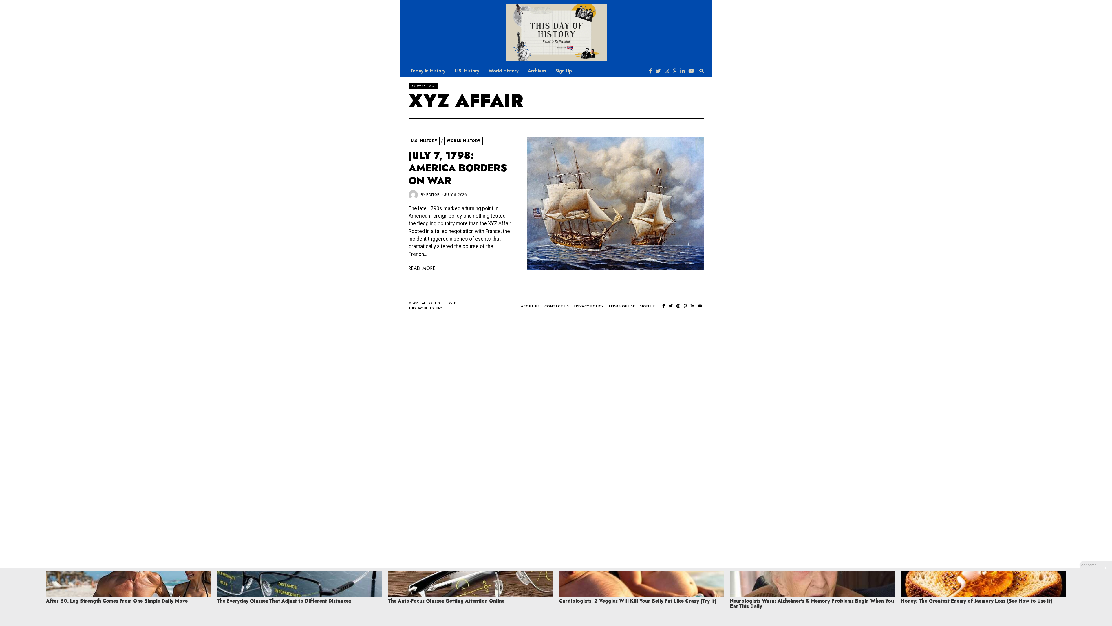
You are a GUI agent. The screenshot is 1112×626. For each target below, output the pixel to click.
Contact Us (556, 306)
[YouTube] (691, 71)
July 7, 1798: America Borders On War (458, 168)
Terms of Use (621, 306)
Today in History (427, 71)
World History (504, 71)
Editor (433, 194)
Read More (422, 268)
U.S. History (467, 71)
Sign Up (563, 71)
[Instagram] (666, 71)
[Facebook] (651, 71)
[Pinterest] (674, 71)
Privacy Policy (589, 306)
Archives (537, 71)
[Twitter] (658, 71)
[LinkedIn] (682, 71)
